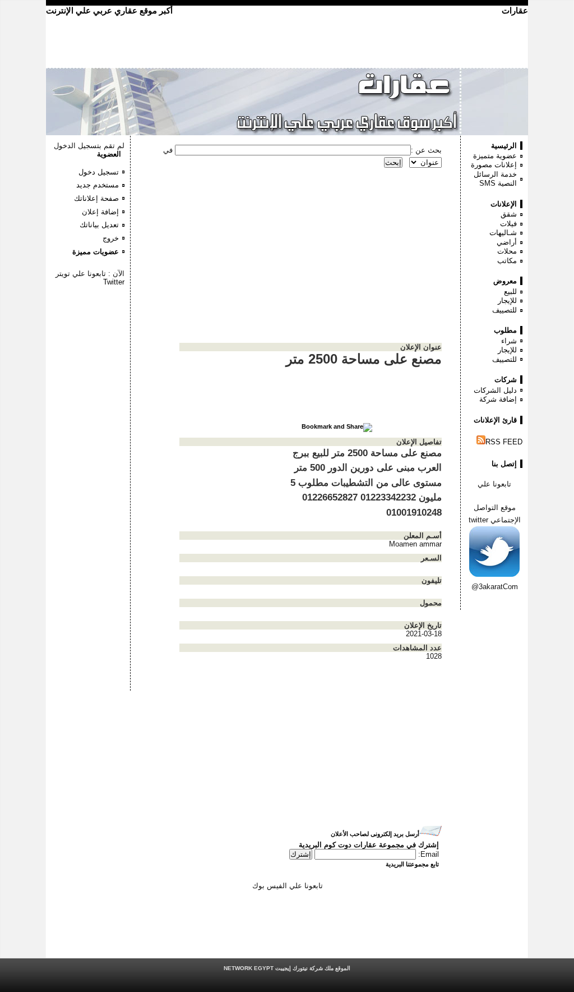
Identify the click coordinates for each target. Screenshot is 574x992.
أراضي (507, 242)
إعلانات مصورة (494, 164)
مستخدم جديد (97, 185)
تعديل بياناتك (99, 225)
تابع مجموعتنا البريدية (412, 864)
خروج (111, 238)
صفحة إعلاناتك (96, 198)
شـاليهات (503, 232)
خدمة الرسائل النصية (495, 179)
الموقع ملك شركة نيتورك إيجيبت (287, 968)
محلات (507, 251)
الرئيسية (504, 145)
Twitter (113, 282)
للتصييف (504, 310)
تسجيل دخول (98, 172)
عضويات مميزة (95, 251)
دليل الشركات (495, 390)
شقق (509, 214)
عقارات (515, 10)
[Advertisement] (90, 320)
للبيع (510, 291)
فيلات (508, 223)
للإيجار (507, 300)
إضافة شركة (498, 399)
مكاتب (507, 260)
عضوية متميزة (495, 155)
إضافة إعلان (100, 212)
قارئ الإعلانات (495, 420)
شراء (509, 341)
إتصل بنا (504, 464)
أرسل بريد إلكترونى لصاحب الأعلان (375, 833)
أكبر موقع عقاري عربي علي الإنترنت (109, 10)
